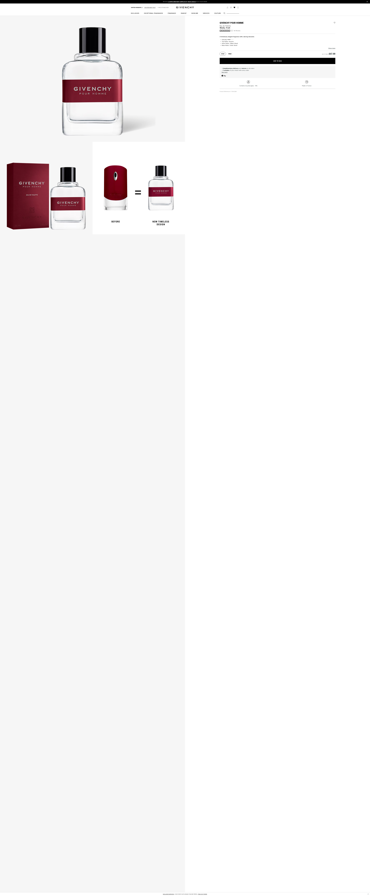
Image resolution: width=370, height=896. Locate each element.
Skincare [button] (194, 13)
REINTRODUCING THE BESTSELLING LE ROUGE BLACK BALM (185, 1)
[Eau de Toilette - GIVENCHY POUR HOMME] (92, 79)
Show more (331, 48)
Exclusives (135, 13)
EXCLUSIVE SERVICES (168, 894)
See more (224, 72)
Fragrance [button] (172, 13)
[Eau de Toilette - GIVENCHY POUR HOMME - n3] (138, 188)
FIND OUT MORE (202, 894)
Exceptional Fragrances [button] (153, 13)
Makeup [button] (184, 13)
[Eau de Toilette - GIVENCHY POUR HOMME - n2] (46, 188)
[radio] (223, 54)
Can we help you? (150, 7)
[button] (227, 7)
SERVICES (206, 13)
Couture (217, 13)
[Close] (367, 1)
